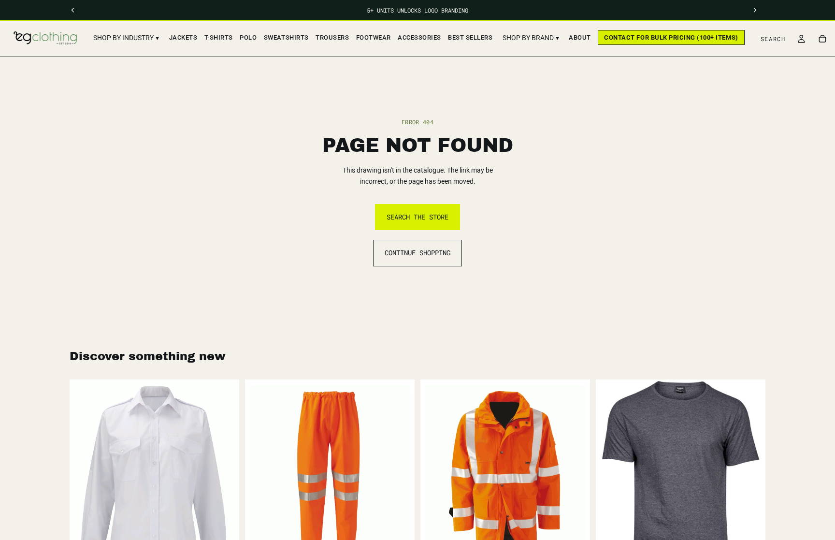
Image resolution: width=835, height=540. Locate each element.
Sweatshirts (286, 37)
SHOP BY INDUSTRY (126, 38)
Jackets (183, 37)
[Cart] (822, 39)
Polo (248, 37)
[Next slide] (750, 477)
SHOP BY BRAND (531, 38)
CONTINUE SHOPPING (417, 252)
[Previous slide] (610, 477)
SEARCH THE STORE (417, 216)
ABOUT (580, 37)
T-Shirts (218, 37)
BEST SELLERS (470, 37)
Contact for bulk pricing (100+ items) (671, 37)
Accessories (419, 37)
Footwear (373, 37)
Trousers (332, 37)
